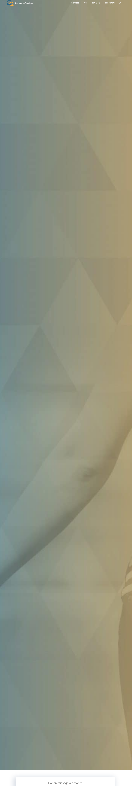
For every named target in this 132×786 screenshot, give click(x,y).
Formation (95, 3)
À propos (75, 3)
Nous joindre (109, 3)
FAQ (85, 3)
